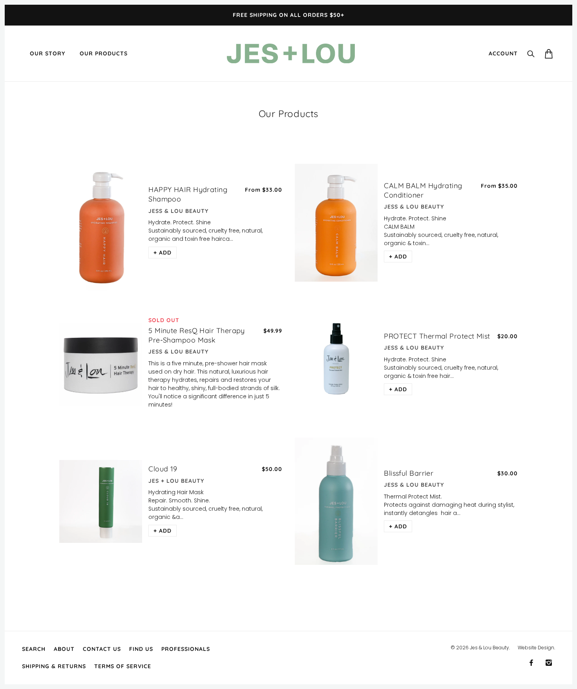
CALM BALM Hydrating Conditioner (423, 190)
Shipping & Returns (54, 666)
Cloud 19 (162, 468)
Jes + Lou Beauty (176, 480)
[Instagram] (548, 663)
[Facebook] (531, 663)
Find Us (141, 648)
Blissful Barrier (408, 473)
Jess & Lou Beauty (178, 210)
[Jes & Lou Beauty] (291, 53)
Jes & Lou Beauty (489, 647)
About (64, 648)
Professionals (185, 648)
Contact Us (102, 648)
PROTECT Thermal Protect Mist (437, 336)
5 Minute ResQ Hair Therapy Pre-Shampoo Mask (196, 335)
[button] (162, 252)
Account (503, 53)
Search (34, 648)
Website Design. (536, 647)
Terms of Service (122, 666)
